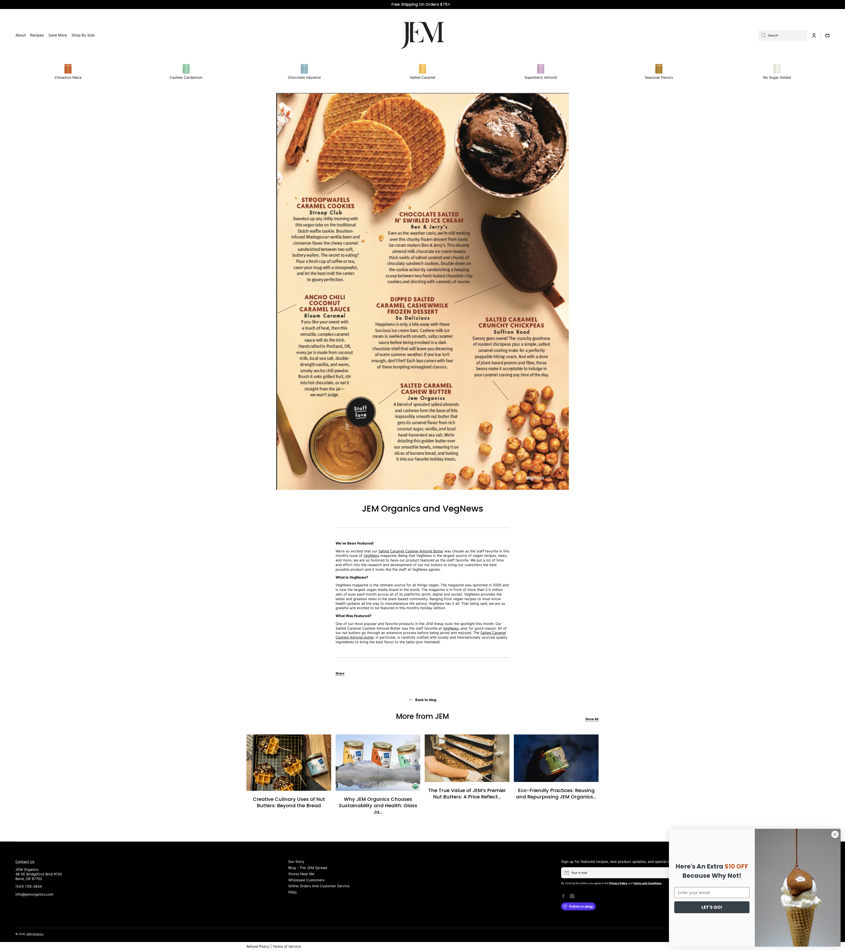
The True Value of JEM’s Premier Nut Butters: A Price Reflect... (467, 793)
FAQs (292, 892)
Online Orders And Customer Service (318, 886)
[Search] (762, 35)
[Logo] (422, 35)
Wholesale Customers (306, 880)
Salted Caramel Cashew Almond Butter (410, 551)
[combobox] (782, 35)
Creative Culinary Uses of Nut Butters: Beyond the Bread (289, 802)
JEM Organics (34, 934)
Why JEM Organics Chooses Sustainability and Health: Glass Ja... (378, 805)
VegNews (371, 555)
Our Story (296, 861)
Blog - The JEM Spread (307, 867)
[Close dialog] (835, 834)
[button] (827, 35)
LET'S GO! (712, 907)
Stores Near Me (301, 874)
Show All (592, 719)
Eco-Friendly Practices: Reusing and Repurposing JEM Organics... (556, 793)
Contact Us (24, 861)
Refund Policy (257, 946)
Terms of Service (287, 946)
